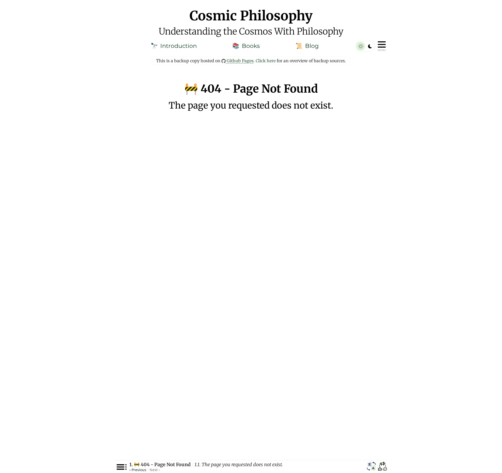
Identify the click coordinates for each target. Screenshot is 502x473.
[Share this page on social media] (382, 467)
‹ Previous (137, 469)
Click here (266, 60)
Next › (155, 469)
